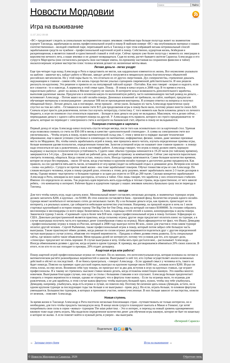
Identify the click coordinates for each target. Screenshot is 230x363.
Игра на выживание (156, 342)
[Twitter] (119, 329)
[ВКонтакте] (115, 329)
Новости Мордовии (72, 11)
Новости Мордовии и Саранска (50, 356)
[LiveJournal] (130, 329)
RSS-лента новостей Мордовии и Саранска (195, 14)
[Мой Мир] (127, 329)
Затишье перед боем (46, 342)
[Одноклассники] (123, 329)
